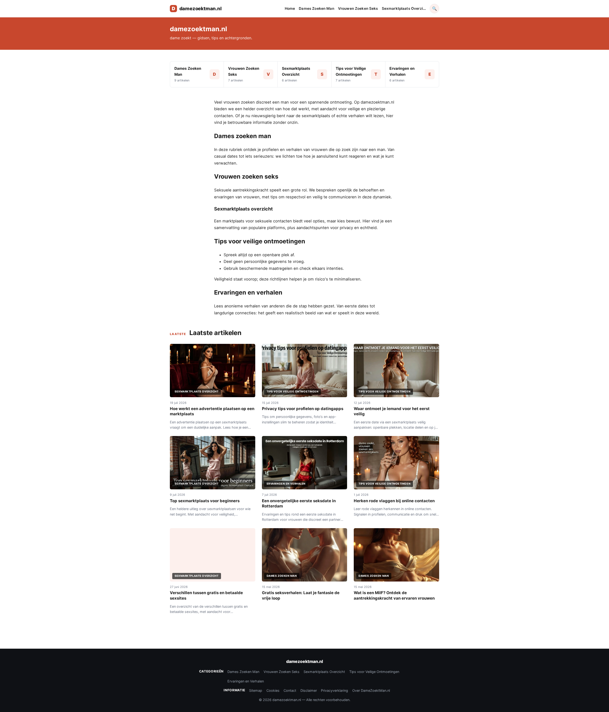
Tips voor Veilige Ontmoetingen (374, 672)
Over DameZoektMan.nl (371, 690)
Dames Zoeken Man (316, 8)
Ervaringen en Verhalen (245, 681)
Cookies (273, 690)
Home (290, 8)
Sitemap (255, 690)
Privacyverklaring (334, 690)
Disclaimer (308, 690)
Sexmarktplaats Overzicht (324, 672)
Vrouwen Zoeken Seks (358, 8)
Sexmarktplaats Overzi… (404, 8)
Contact (290, 690)
